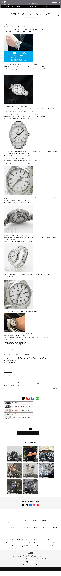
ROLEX (32, 461)
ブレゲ (25, 527)
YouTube (36, 564)
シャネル (47, 545)
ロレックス (36, 527)
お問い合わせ (25, 558)
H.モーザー (53, 546)
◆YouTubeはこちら (8, 372)
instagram (31, 564)
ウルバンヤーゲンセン (30, 546)
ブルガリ (21, 527)
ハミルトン (36, 548)
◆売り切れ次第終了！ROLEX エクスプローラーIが (16, 354)
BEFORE (4, 438)
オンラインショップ (33, 6)
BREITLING (9, 461)
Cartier (19, 520)
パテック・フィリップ (31, 542)
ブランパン (46, 546)
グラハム (40, 548)
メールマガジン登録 (31, 514)
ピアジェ (19, 545)
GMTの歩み (8, 539)
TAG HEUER (32, 477)
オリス (26, 548)
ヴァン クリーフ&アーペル (33, 539)
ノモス (31, 545)
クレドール (13, 539)
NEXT (57, 438)
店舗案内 (16, 558)
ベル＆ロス (24, 546)
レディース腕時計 (41, 539)
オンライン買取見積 (35, 558)
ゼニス (39, 545)
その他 (47, 548)
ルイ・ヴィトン (21, 548)
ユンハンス (14, 545)
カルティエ (22, 522)
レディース (7, 546)
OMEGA (16, 461)
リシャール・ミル (13, 546)
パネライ (8, 527)
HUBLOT (25, 461)
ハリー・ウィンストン (52, 545)
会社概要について (44, 558)
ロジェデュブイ (13, 542)
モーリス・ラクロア (47, 539)
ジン (49, 546)
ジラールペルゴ (7, 542)
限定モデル (30, 529)
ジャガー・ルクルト (53, 542)
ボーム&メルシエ (31, 548)
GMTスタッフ (55, 388)
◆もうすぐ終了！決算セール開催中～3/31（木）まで (14, 352)
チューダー (52, 539)
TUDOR (50, 520)
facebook (27, 564)
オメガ (44, 461)
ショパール (41, 546)
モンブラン (16, 548)
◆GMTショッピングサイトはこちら (11, 349)
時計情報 (19, 461)
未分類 (51, 548)
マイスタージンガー (19, 542)
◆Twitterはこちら (7, 373)
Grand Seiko (9, 493)
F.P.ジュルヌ (36, 546)
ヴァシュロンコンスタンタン (45, 527)
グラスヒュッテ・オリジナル (25, 545)
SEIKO (17, 493)
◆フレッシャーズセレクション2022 (11, 347)
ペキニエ (35, 545)
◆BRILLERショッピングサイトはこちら (12, 385)
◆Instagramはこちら (8, 375)
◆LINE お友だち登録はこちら (10, 362)
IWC (12, 461)
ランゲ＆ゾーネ (29, 527)
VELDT (44, 548)
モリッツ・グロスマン (9, 545)
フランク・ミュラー (19, 546)
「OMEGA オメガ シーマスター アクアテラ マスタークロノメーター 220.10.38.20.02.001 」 (22, 73)
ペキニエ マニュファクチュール (20, 539)
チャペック (27, 539)
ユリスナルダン (11, 548)
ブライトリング (13, 527)
